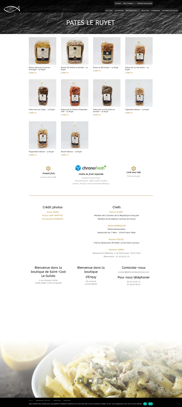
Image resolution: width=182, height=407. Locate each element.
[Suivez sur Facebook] (80, 381)
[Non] (179, 404)
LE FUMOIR (119, 11)
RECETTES (145, 11)
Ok (145, 404)
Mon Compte (128, 3)
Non (150, 404)
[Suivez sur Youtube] (90, 381)
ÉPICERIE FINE (131, 11)
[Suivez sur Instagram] (100, 381)
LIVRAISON (155, 11)
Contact (118, 3)
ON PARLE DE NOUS (170, 11)
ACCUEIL (109, 11)
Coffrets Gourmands (144, 3)
